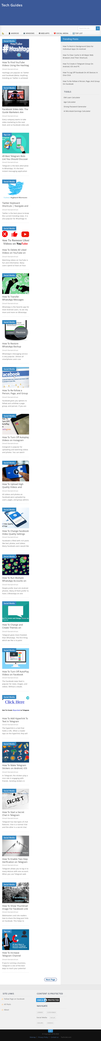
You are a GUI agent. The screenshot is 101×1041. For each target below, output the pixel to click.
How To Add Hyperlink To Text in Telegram (15, 720)
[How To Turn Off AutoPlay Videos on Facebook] (15, 658)
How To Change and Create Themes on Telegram (12, 627)
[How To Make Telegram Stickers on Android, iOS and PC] (15, 752)
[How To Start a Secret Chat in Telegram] (15, 799)
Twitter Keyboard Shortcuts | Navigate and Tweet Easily (15, 205)
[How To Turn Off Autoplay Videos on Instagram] (15, 424)
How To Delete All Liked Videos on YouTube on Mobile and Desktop (14, 252)
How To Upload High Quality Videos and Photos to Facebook (12, 487)
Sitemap (33, 1037)
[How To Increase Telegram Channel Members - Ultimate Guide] (15, 939)
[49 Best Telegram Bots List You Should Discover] (15, 143)
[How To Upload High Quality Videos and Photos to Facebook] (15, 471)
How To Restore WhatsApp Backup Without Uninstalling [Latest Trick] (13, 348)
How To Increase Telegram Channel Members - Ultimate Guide (12, 957)
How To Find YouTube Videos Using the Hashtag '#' (15, 65)
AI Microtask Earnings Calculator (77, 111)
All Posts (7, 1004)
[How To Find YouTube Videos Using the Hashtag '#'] (15, 49)
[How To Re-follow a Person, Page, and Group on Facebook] (15, 377)
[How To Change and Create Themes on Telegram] (15, 611)
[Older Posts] (50, 980)
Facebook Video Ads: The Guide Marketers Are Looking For (15, 112)
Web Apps (40, 1023)
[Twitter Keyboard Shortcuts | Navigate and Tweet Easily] (15, 190)
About (6, 1010)
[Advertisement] (55, 17)
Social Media (9, 41)
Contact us (55, 1037)
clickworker (51, 1012)
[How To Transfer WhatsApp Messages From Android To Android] (15, 283)
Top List (7, 134)
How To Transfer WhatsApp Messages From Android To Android (15, 299)
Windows (50, 1023)
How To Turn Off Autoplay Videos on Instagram (15, 439)
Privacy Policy (43, 1037)
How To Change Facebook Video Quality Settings (15, 532)
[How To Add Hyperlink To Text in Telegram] (15, 705)
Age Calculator (70, 102)
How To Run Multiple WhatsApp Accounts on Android (14, 580)
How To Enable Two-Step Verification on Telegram (15, 860)
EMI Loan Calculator (72, 97)
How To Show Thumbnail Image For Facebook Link (15, 907)
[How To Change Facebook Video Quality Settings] (15, 518)
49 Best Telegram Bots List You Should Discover (15, 158)
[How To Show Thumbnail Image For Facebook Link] (15, 892)
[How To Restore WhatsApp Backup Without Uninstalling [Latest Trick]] (15, 330)
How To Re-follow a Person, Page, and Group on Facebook (15, 393)
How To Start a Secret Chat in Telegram (13, 814)
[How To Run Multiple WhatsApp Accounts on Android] (15, 564)
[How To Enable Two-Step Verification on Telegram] (15, 846)
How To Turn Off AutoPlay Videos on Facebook (15, 673)
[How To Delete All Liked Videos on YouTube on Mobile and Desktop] (15, 236)
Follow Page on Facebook (14, 999)
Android (40, 1012)
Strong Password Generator (75, 106)
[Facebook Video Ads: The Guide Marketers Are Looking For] (15, 96)
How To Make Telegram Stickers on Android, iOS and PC (14, 768)
